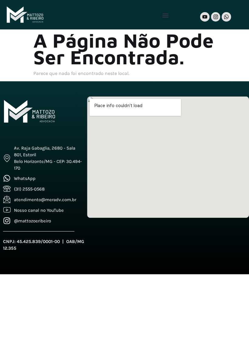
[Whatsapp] (226, 17)
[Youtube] (205, 17)
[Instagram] (215, 17)
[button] (166, 15)
